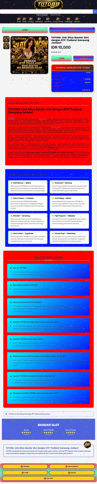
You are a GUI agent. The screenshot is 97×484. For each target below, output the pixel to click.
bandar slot (42, 119)
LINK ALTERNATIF (73, 466)
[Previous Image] (12, 55)
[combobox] (46, 11)
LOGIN (25, 30)
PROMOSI (26, 466)
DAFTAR (72, 30)
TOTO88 (11, 119)
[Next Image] (46, 55)
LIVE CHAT (50, 478)
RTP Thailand (56, 127)
